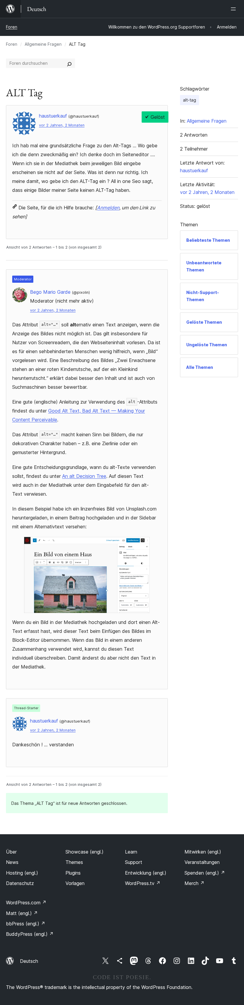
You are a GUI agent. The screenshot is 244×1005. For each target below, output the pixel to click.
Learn (131, 852)
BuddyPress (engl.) (30, 934)
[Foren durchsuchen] (69, 63)
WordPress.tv (142, 883)
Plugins (73, 873)
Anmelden (108, 208)
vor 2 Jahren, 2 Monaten (62, 125)
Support (133, 862)
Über (11, 852)
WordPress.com (26, 903)
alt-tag (189, 99)
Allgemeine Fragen (43, 44)
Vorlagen (75, 883)
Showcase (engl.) (84, 852)
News (12, 862)
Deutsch (29, 961)
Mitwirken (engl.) (202, 852)
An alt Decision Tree (84, 476)
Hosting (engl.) (22, 873)
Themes (74, 862)
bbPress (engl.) (25, 924)
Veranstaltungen (202, 862)
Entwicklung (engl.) (145, 873)
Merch (194, 883)
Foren (11, 26)
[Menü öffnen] (234, 9)
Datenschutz (20, 883)
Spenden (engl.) (204, 873)
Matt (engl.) (22, 913)
